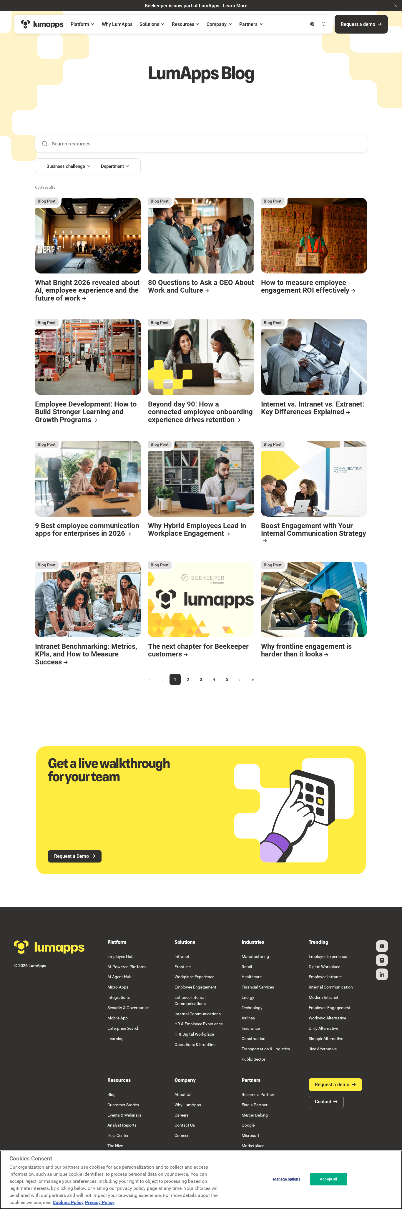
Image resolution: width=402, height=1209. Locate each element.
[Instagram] (382, 960)
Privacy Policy (99, 1202)
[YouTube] (382, 946)
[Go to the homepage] (49, 947)
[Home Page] (42, 24)
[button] (395, 5)
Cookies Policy (68, 1202)
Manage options (286, 1179)
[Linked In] (382, 974)
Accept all (328, 1179)
